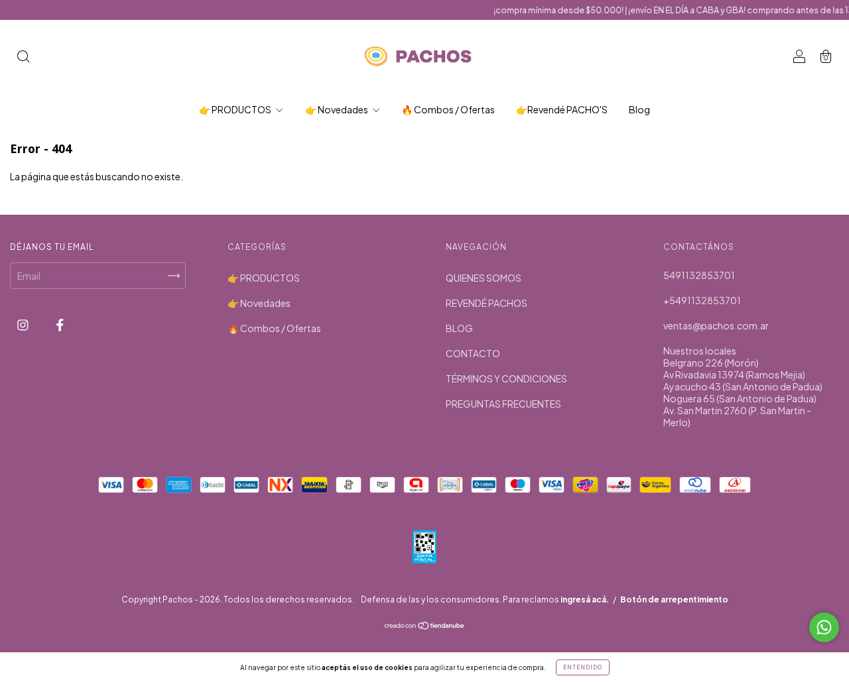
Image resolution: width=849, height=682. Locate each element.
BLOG (459, 328)
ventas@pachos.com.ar (716, 325)
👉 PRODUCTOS (236, 109)
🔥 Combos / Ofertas (448, 109)
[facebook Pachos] (60, 324)
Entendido (582, 667)
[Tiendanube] (424, 626)
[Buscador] (23, 57)
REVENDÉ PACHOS (486, 303)
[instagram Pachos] (23, 324)
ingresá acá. (584, 599)
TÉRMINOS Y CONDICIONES (506, 378)
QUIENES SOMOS (483, 278)
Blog (639, 109)
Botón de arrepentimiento (674, 599)
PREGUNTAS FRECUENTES (503, 404)
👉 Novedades (337, 109)
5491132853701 (699, 275)
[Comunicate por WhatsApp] (824, 627)
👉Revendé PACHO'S (562, 109)
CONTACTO (473, 353)
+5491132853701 (702, 300)
